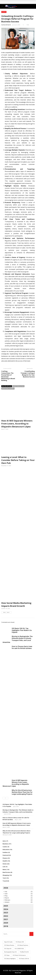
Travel (5, 881)
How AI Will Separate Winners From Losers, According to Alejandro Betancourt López (16, 423)
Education (6, 849)
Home (4, 864)
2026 (5, 887)
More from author (18, 386)
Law (4, 866)
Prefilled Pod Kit (24, 952)
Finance (5, 858)
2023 (5, 912)
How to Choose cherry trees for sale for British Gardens (22, 647)
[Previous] (4, 798)
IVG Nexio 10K (20, 942)
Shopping (6, 875)
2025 (5, 905)
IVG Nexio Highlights (10, 958)
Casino (5, 847)
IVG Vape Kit (7, 948)
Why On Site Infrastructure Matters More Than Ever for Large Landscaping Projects (22, 792)
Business (4, 11)
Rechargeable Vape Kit (10, 952)
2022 (5, 916)
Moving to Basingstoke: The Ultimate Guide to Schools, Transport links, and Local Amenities (18, 639)
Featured (6, 855)
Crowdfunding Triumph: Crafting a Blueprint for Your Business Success (28, 374)
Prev (4, 612)
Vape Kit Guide (8, 942)
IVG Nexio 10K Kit (24, 958)
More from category (8, 388)
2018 (5, 926)
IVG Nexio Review (9, 945)
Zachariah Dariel (6, 25)
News (4, 869)
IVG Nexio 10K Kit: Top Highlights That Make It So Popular (22, 630)
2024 (5, 909)
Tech (4, 878)
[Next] (7, 798)
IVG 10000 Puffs (19, 948)
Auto (4, 841)
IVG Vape (7, 955)
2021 (5, 919)
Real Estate (6, 872)
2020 (5, 922)
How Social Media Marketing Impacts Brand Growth (16, 604)
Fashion (5, 852)
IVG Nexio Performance (19, 955)
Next (8, 612)
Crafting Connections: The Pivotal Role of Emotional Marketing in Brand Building (8, 375)
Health (5, 861)
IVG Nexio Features (22, 945)
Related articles (6, 386)
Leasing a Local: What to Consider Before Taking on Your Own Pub (18, 460)
